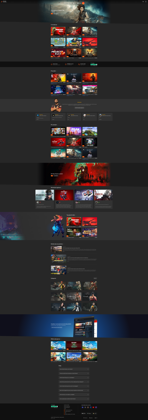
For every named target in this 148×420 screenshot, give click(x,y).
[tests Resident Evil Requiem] (103, 195)
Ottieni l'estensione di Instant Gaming (57, 327)
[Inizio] (3, 1)
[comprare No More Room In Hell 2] (74, 175)
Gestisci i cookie (53, 418)
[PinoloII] (100, 115)
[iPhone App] (83, 413)
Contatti (65, 408)
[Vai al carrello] (143, 2)
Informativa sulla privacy (67, 406)
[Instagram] (88, 407)
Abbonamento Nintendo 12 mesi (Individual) (59, 115)
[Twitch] (96, 407)
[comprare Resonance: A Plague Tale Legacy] (74, 14)
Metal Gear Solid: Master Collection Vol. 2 (90, 115)
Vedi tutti (95, 278)
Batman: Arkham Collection (43, 115)
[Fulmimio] (85, 115)
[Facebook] (91, 407)
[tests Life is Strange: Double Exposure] (84, 195)
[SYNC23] (38, 202)
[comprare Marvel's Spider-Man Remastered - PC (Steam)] (58, 142)
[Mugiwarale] (69, 115)
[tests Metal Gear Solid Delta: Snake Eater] (44, 195)
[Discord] (83, 407)
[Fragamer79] (96, 202)
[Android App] (89, 413)
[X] (85, 407)
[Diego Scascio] (77, 202)
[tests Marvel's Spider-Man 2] (64, 195)
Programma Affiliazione (67, 407)
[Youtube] (93, 407)
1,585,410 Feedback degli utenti (79, 107)
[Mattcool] (53, 115)
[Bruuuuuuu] (57, 202)
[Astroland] (38, 115)
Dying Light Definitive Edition (74, 115)
